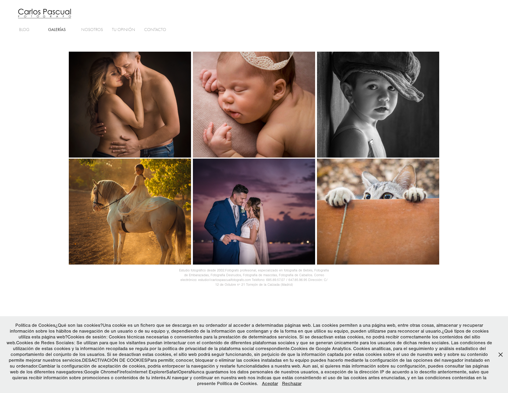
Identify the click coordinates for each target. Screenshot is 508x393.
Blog (24, 29)
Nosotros (92, 29)
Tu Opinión (123, 29)
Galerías (57, 29)
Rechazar (292, 383)
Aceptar (270, 383)
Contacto (155, 29)
